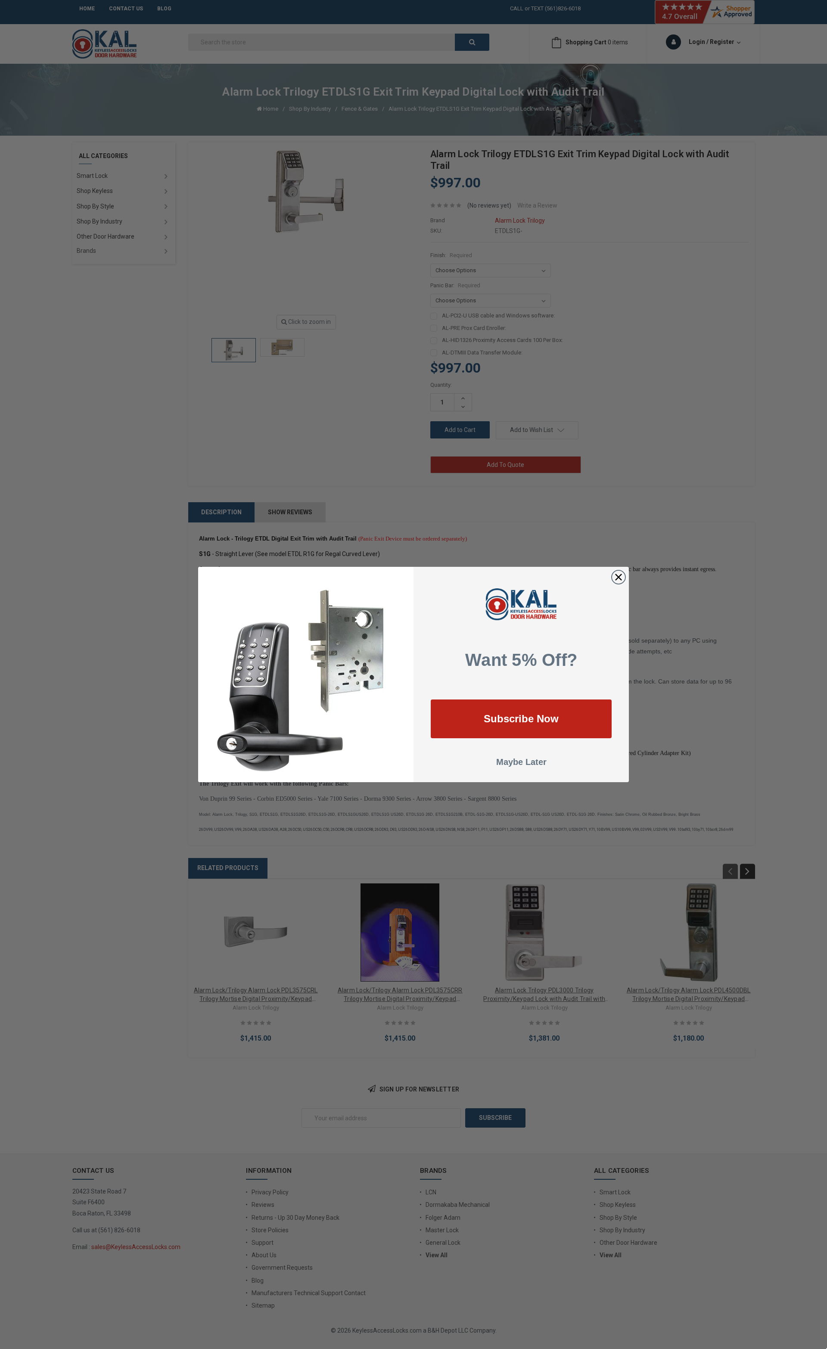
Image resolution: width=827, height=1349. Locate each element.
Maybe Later (521, 762)
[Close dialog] (618, 577)
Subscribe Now (521, 718)
